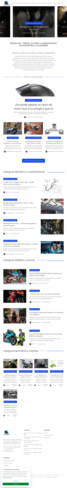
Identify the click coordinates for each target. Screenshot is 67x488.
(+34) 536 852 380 (9, 449)
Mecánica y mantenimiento (24, 3)
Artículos (26, 430)
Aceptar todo (16, 484)
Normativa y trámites (42, 3)
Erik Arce (46, 432)
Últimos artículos (14, 3)
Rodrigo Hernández (48, 435)
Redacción (47, 430)
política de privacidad (7, 477)
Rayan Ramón (47, 437)
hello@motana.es (8, 451)
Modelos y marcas (33, 3)
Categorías (6, 457)
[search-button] (59, 3)
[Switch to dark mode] (62, 3)
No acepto (15, 480)
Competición (6, 465)
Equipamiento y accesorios (52, 3)
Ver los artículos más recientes (33, 160)
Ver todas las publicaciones (56, 172)
